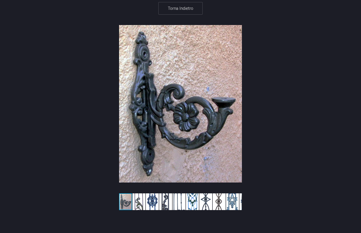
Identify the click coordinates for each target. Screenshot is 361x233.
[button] (238, 104)
